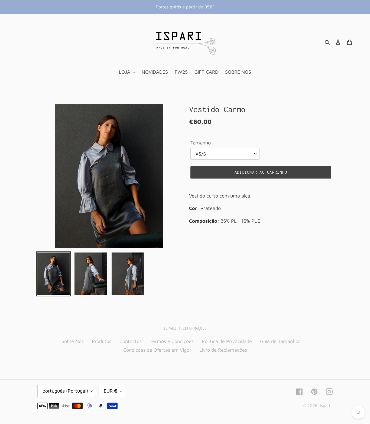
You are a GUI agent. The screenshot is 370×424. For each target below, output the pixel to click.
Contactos (130, 341)
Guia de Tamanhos (280, 341)
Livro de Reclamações (223, 350)
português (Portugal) (65, 391)
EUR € (110, 391)
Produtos (101, 341)
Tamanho (200, 142)
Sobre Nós (72, 341)
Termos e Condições (172, 341)
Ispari (325, 405)
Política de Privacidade (227, 341)
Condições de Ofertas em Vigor (157, 350)
